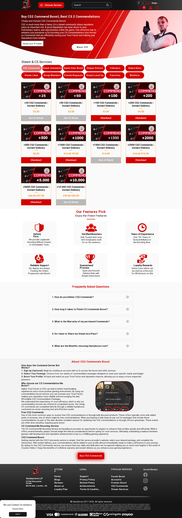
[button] (142, 7)
